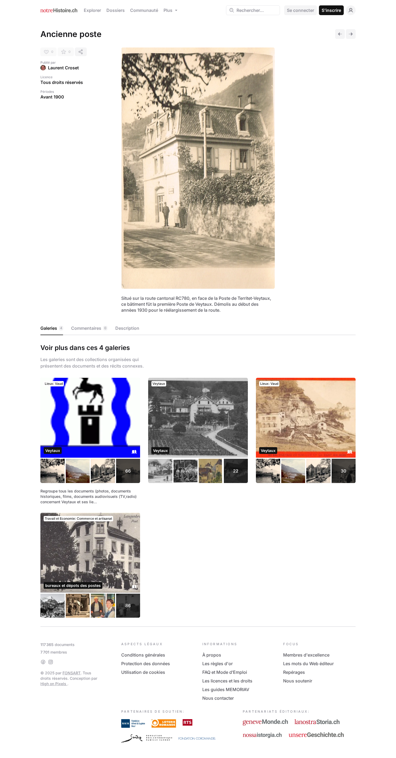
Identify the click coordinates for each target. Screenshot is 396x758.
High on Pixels (53, 683)
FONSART (71, 673)
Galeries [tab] (51, 328)
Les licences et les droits (227, 681)
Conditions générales (143, 655)
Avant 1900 (52, 97)
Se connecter (300, 10)
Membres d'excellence (306, 655)
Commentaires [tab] (88, 328)
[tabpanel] (198, 480)
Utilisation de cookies (143, 672)
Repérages (294, 672)
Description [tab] (127, 328)
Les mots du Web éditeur (308, 663)
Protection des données (145, 663)
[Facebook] (43, 662)
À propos (211, 655)
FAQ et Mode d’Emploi (224, 672)
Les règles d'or (217, 663)
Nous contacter (218, 698)
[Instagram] (50, 662)
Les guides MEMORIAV (225, 689)
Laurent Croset (63, 67)
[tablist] (198, 328)
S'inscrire (331, 10)
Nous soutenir (297, 681)
